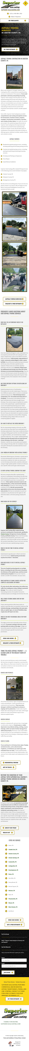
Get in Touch (7, 767)
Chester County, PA (14, 853)
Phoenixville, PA (13, 899)
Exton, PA (11, 874)
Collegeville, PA (13, 866)
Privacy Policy (17, 1038)
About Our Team (10, 828)
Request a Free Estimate (13, 304)
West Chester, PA (13, 907)
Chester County (5, 534)
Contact (24, 1038)
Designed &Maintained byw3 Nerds (17, 1043)
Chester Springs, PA (14, 858)
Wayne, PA (11, 903)
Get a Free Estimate (13, 925)
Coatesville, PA (12, 862)
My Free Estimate (9, 49)
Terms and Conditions (8, 1038)
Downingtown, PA (13, 870)
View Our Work (8, 638)
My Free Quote (13, 20)
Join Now (7, 972)
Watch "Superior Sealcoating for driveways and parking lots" (13, 941)
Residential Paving (11, 762)
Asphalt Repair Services (13, 299)
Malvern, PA (12, 890)
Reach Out (6, 832)
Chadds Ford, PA (13, 849)
